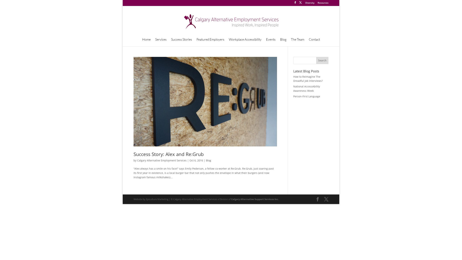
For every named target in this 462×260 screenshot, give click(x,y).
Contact (314, 39)
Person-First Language (306, 96)
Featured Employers (210, 39)
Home (146, 39)
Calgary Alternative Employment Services (162, 160)
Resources (323, 3)
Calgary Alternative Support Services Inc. (255, 199)
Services (161, 39)
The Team (297, 39)
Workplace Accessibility (245, 39)
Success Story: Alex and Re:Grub (169, 154)
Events (271, 39)
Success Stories (181, 39)
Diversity (309, 3)
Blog (283, 39)
